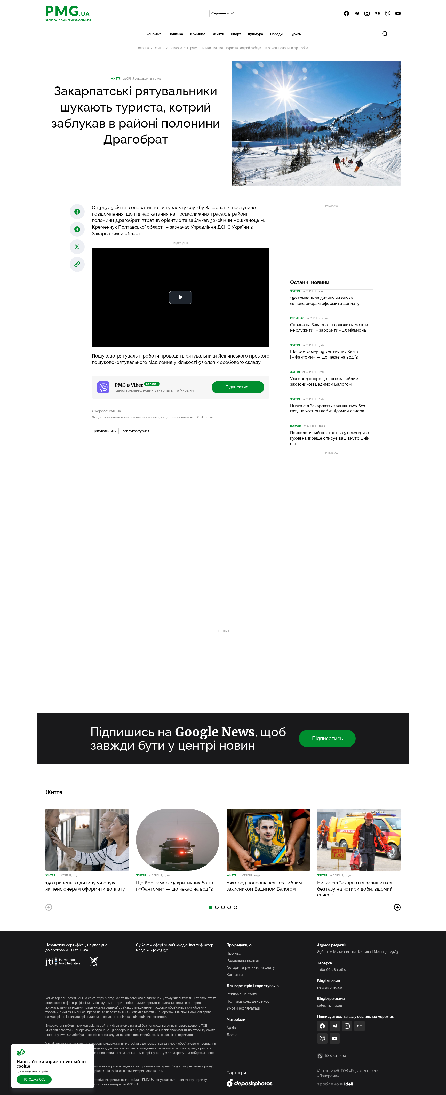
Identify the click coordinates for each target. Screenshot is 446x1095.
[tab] (210, 907)
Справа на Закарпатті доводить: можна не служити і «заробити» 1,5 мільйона (329, 327)
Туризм (295, 34)
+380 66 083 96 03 (332, 969)
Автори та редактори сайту (251, 967)
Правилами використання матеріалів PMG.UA (104, 1084)
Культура (255, 34)
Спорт (236, 34)
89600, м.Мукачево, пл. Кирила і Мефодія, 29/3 (357, 952)
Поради (276, 34)
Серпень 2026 (222, 13)
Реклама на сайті (242, 994)
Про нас (234, 953)
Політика (176, 34)
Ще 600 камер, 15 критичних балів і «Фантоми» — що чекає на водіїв (324, 355)
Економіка (153, 34)
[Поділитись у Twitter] (77, 246)
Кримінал (198, 34)
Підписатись (238, 387)
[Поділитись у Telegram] (77, 229)
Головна (143, 48)
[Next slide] (397, 907)
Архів (231, 1028)
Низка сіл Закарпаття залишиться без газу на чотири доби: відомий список (327, 408)
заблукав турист (136, 431)
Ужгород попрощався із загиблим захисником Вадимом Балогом (324, 381)
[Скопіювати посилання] (77, 264)
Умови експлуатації (243, 1008)
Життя (218, 34)
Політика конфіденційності (249, 1001)
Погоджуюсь (34, 1079)
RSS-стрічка (335, 1055)
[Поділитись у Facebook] (77, 211)
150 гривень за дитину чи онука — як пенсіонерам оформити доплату (325, 301)
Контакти (235, 975)
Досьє (232, 1035)
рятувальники (105, 431)
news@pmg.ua (329, 987)
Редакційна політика (244, 960)
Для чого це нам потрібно (33, 1071)
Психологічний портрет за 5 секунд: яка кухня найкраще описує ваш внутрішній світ (330, 438)
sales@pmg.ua (329, 1005)
